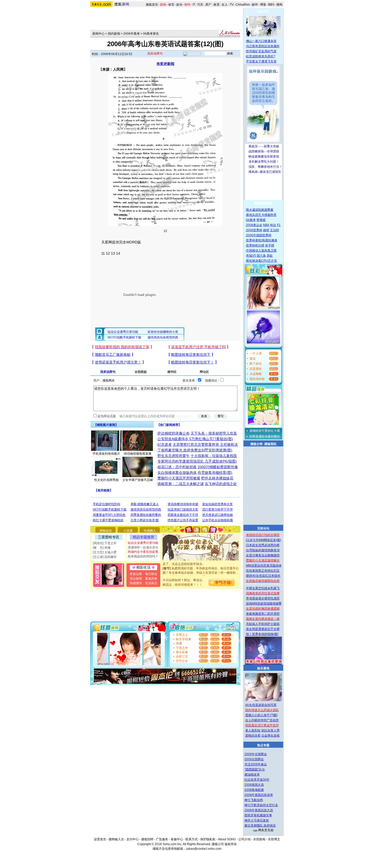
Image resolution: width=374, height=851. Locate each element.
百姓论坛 (263, 528)
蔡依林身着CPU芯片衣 (261, 261)
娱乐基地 (263, 668)
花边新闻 (136, 578)
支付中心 (132, 839)
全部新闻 (259, 839)
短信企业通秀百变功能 (143, 543)
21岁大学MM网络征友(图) (263, 540)
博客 (263, 4)
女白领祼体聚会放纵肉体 (177, 472)
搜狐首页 (152, 4)
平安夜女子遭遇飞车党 (261, 61)
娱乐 (179, 4)
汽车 (200, 4)
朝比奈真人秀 (270, 730)
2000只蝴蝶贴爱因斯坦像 (218, 467)
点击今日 (263, 11)
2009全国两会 (254, 759)
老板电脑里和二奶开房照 (263, 614)
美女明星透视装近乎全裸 (263, 629)
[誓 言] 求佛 (101, 547)
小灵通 (128, 530)
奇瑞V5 (251, 255)
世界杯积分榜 (255, 245)
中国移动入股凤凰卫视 (261, 250)
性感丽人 (150, 530)
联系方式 (191, 839)
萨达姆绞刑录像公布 (173, 433)
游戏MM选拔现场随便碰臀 (264, 603)
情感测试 (136, 583)
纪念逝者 (164, 444)
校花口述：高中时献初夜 (177, 467)
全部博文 (274, 839)
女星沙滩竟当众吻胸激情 (263, 555)
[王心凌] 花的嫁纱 (105, 557)
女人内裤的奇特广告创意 (262, 720)
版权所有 (231, 844)
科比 (273, 225)
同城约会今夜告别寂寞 (143, 552)
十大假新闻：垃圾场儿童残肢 (214, 456)
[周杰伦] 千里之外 (105, 543)
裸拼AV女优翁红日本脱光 (263, 576)
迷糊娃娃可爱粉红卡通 (264, 431)
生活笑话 (151, 583)
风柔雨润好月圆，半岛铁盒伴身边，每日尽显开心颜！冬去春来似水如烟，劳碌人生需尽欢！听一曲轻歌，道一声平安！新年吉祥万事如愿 (201, 567)
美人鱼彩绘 (253, 730)
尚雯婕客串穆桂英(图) (215, 472)
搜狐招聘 (147, 839)
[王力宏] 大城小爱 (105, 552)
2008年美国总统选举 (258, 795)
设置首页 (100, 839)
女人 (225, 4)
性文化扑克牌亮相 (106, 480)
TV (232, 4)
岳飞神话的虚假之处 (221, 484)
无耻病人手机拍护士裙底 (263, 624)
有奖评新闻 (165, 64)
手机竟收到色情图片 (106, 453)
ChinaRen (243, 4)
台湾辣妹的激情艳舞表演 (263, 550)
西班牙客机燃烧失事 (258, 815)
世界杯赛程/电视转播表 (261, 240)
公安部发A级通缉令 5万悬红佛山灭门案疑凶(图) (195, 439)
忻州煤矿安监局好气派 (261, 51)
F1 (279, 225)
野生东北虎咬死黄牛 (173, 456)
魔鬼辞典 (151, 578)
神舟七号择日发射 (256, 820)
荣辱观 (261, 220)
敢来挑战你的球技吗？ (143, 556)
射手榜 (269, 245)
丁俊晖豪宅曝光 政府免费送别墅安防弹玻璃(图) (194, 450)
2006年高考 (131, 33)
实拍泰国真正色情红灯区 (263, 570)
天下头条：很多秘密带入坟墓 (214, 433)
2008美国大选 (254, 785)
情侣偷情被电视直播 (137, 453)
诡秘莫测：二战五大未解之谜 (180, 484)
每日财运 (151, 574)
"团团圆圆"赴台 (254, 769)
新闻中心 (98, 33)
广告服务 (162, 839)
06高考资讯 (151, 33)
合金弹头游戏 (270, 735)
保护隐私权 (207, 839)
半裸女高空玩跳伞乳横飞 (263, 588)
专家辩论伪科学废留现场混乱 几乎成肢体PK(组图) (197, 461)
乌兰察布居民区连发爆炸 (263, 46)
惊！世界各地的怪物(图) (262, 634)
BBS (271, 4)
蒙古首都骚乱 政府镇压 (260, 825)
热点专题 (263, 745)
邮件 (255, 4)
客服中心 (177, 839)
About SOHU (227, 839)
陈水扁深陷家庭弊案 (260, 210)
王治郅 (274, 230)
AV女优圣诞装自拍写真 (261, 705)
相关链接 (103, 490)
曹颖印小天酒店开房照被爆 (178, 478)
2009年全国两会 (255, 754)
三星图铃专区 (108, 537)
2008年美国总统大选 (258, 810)
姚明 (266, 230)
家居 (216, 4)
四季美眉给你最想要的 (264, 436)
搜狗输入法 (116, 839)
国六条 (261, 255)
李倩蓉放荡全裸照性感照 (263, 598)
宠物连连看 (253, 735)
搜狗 (279, 4)
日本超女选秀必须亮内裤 (263, 545)
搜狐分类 (256, 444)
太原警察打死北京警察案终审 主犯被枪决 (205, 444)
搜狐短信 (105, 530)
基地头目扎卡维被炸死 (261, 215)
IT (194, 4)
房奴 (270, 255)
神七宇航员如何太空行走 (261, 805)
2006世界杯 (254, 230)
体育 (171, 4)
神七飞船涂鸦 (253, 800)
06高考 (251, 220)
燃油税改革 (252, 774)
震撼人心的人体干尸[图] (261, 715)
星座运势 (136, 574)
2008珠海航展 (254, 790)
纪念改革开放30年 (256, 779)
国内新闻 (114, 33)
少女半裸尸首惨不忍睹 (137, 480)
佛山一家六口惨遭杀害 (261, 41)
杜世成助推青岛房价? (260, 56)
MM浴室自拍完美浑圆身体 (264, 565)
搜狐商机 (270, 444)
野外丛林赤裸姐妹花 (217, 478)
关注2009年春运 (255, 764)
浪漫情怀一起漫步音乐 (143, 547)
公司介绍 (244, 839)
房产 (208, 4)
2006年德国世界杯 (258, 235)
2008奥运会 (254, 225)
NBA (266, 225)
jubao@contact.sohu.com (203, 848)
